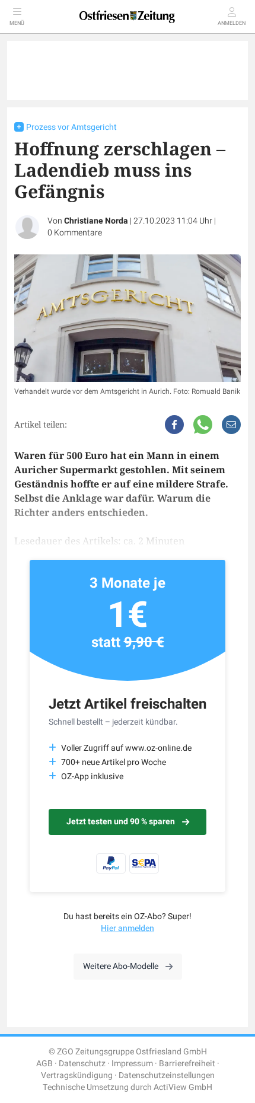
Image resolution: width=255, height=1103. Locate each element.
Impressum (132, 1063)
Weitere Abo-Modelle (120, 966)
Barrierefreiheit (187, 1063)
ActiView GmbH (183, 1087)
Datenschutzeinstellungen (167, 1075)
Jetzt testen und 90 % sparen (120, 821)
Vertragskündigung (77, 1075)
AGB (44, 1063)
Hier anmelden (127, 928)
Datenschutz (82, 1063)
